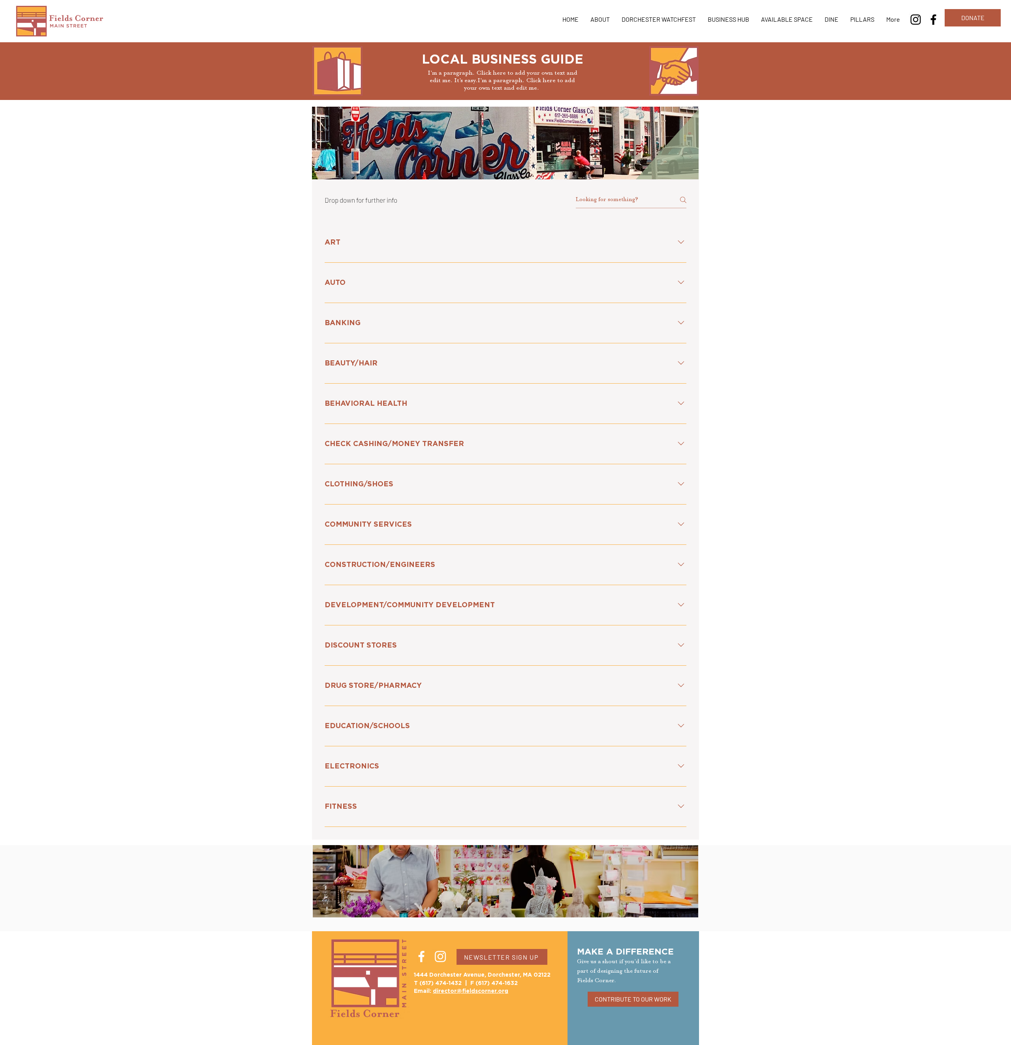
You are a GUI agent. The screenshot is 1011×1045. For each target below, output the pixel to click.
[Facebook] (933, 19)
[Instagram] (916, 19)
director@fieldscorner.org (470, 991)
